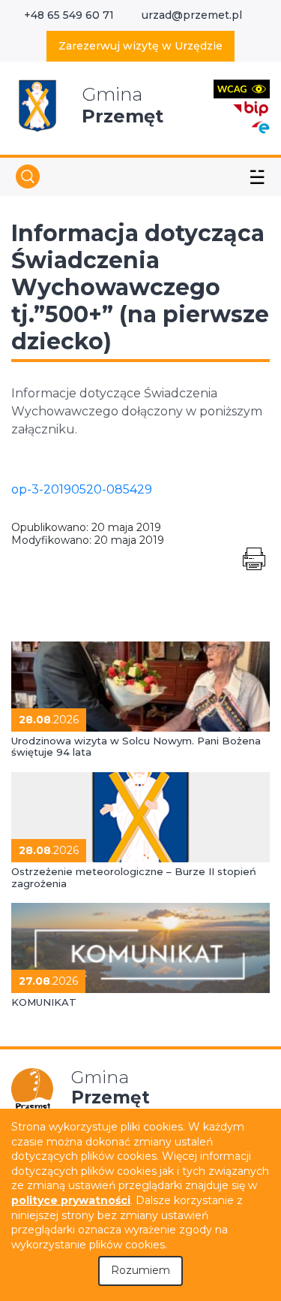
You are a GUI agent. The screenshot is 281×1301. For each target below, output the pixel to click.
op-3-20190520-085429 (81, 489)
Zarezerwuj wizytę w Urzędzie (140, 46)
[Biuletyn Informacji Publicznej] (251, 107)
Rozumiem (140, 1270)
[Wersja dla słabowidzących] (242, 88)
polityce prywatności (70, 1200)
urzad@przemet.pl (192, 15)
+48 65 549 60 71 (69, 15)
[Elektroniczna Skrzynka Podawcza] (260, 126)
